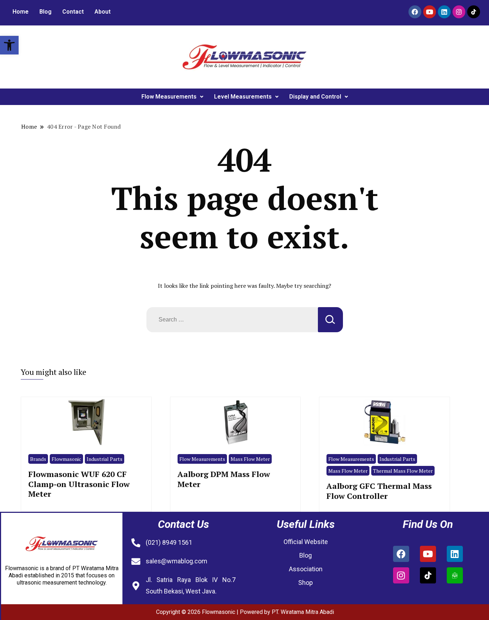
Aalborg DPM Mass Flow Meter (224, 479)
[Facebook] (414, 11)
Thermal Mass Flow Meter (403, 470)
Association (306, 569)
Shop (305, 582)
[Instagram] (458, 11)
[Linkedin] (444, 11)
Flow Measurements (169, 96)
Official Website (306, 541)
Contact (73, 11)
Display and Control (315, 96)
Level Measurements (243, 96)
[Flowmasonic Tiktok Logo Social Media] (473, 11)
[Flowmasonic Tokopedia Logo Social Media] (455, 575)
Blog (45, 11)
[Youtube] (429, 11)
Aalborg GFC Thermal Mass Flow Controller (379, 491)
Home (21, 11)
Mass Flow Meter (250, 459)
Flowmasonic (66, 459)
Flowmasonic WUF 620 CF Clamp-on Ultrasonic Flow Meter (79, 484)
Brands (38, 459)
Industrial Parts (104, 459)
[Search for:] (232, 319)
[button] (9, 45)
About (103, 11)
